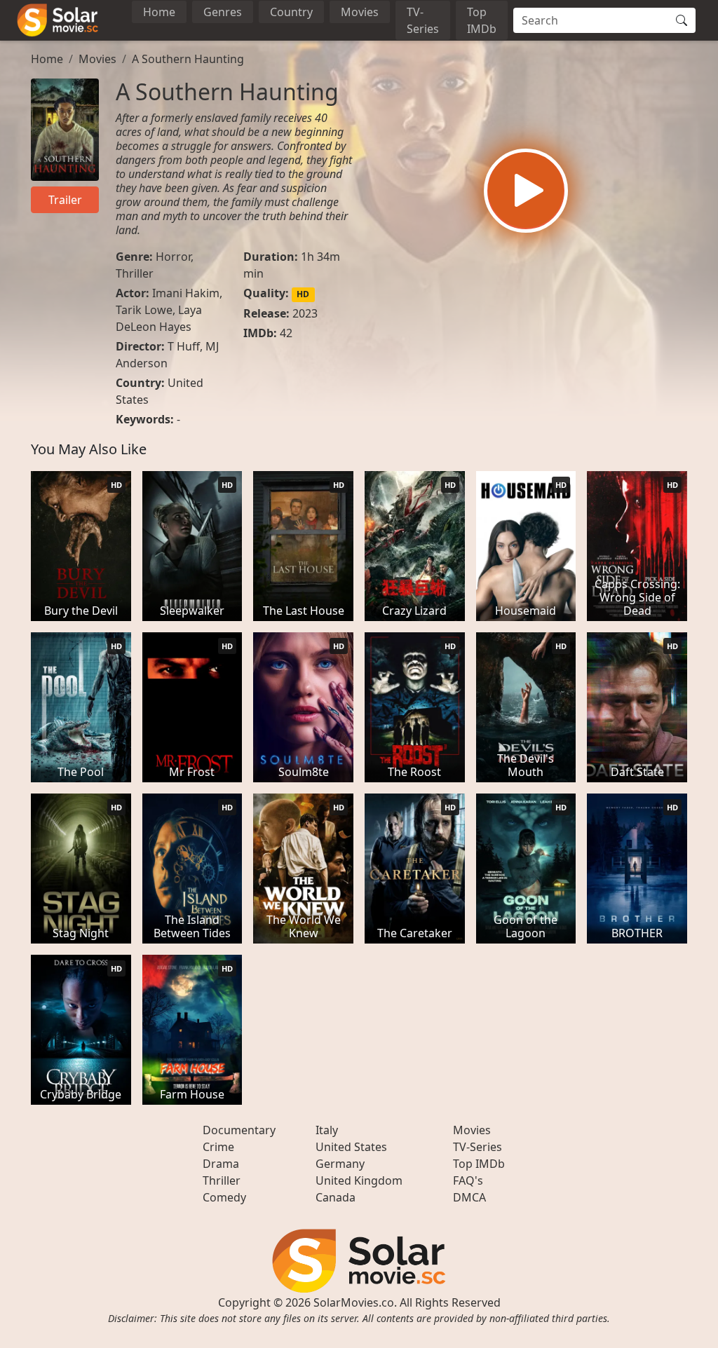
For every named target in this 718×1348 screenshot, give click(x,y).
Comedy (224, 1197)
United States (351, 1147)
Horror (173, 256)
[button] (526, 191)
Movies (360, 12)
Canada (335, 1197)
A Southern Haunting (188, 59)
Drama (221, 1163)
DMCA (469, 1197)
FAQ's (468, 1180)
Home (159, 12)
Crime (218, 1147)
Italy (327, 1130)
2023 (305, 313)
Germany (340, 1163)
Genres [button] (222, 12)
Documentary (239, 1130)
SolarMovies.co (353, 1302)
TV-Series (423, 20)
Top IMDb (481, 20)
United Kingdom (359, 1180)
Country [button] (291, 12)
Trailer (65, 199)
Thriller (135, 273)
